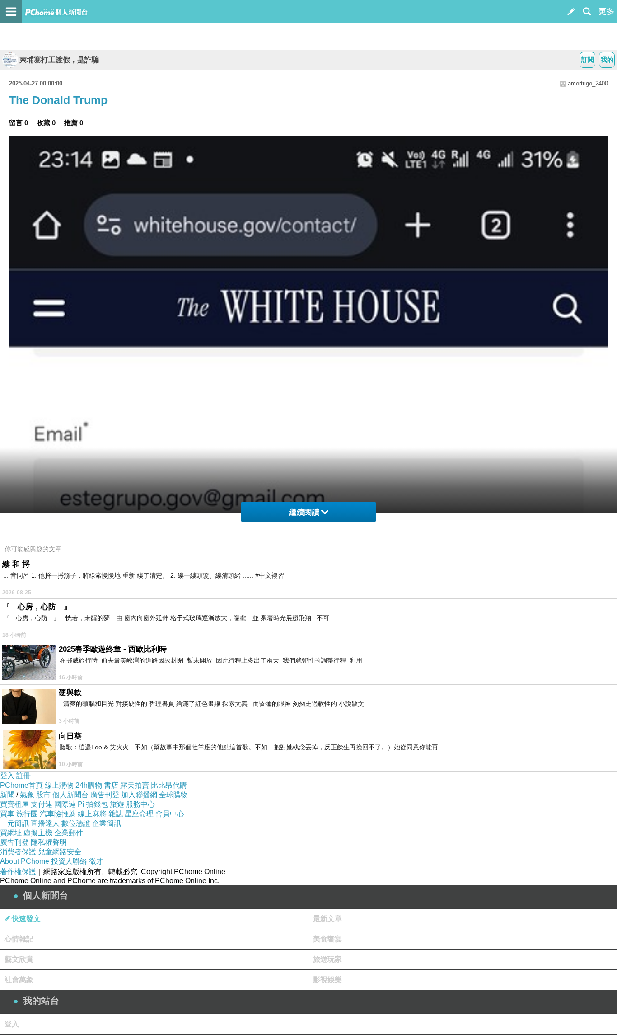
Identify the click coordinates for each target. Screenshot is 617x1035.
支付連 (41, 804)
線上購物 (59, 785)
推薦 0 (73, 123)
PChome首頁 (21, 785)
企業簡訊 (106, 823)
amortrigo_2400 (588, 83)
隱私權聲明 (49, 842)
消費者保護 (18, 852)
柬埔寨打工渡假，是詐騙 (59, 60)
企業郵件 (68, 833)
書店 (111, 785)
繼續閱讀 (304, 512)
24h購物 (88, 785)
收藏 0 (46, 123)
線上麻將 (92, 814)
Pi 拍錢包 (93, 804)
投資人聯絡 (69, 861)
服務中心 (140, 804)
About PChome (24, 861)
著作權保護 (18, 871)
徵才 (96, 861)
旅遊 (117, 804)
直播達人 (45, 823)
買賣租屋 (14, 804)
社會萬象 (19, 979)
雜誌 (115, 814)
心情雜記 (19, 939)
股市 (43, 795)
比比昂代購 (169, 785)
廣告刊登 (104, 795)
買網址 (11, 833)
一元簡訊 (14, 823)
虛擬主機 (37, 833)
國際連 (65, 804)
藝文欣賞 (19, 959)
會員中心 (169, 814)
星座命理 (139, 814)
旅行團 (27, 814)
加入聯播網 (139, 795)
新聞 (7, 795)
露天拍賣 (134, 785)
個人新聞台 (70, 795)
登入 (7, 776)
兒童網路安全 (59, 852)
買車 (7, 814)
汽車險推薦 (58, 814)
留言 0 (18, 123)
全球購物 (173, 795)
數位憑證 (75, 823)
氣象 (27, 795)
